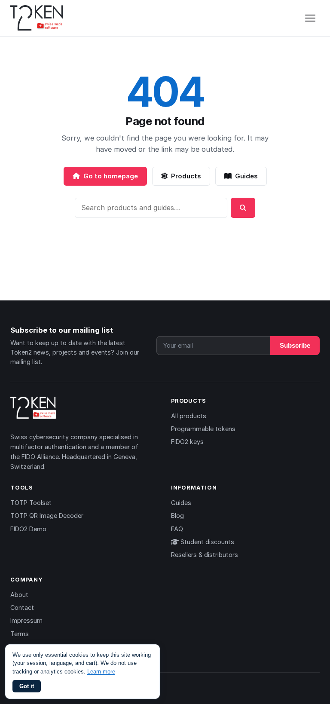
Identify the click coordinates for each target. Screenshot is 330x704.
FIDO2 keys (187, 441)
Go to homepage (110, 176)
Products (186, 176)
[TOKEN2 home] (36, 18)
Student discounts (206, 541)
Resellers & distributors (204, 554)
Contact (22, 607)
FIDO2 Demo (28, 529)
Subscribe (295, 345)
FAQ (177, 529)
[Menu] (310, 18)
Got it (26, 686)
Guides (246, 176)
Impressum (26, 620)
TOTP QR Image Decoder (46, 515)
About (19, 594)
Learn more (101, 671)
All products (188, 415)
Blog (177, 515)
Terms (19, 633)
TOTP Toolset (31, 502)
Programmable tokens (203, 428)
